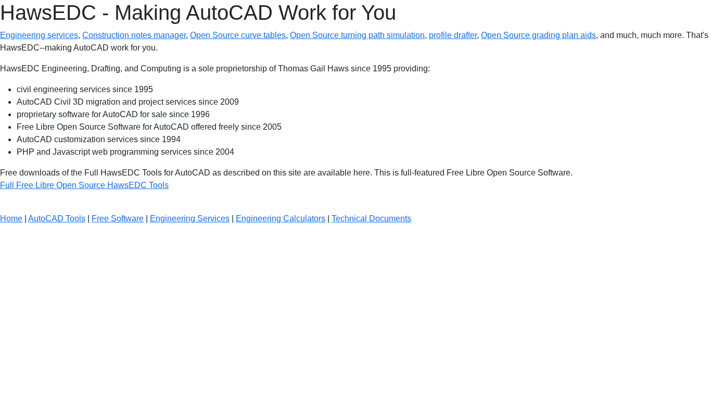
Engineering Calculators (280, 218)
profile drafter (453, 35)
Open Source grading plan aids (538, 35)
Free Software (118, 218)
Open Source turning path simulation (357, 35)
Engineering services (39, 35)
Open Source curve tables (238, 35)
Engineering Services (190, 218)
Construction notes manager (134, 35)
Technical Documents (371, 218)
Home (11, 218)
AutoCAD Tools (56, 218)
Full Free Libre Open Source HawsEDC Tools (84, 185)
